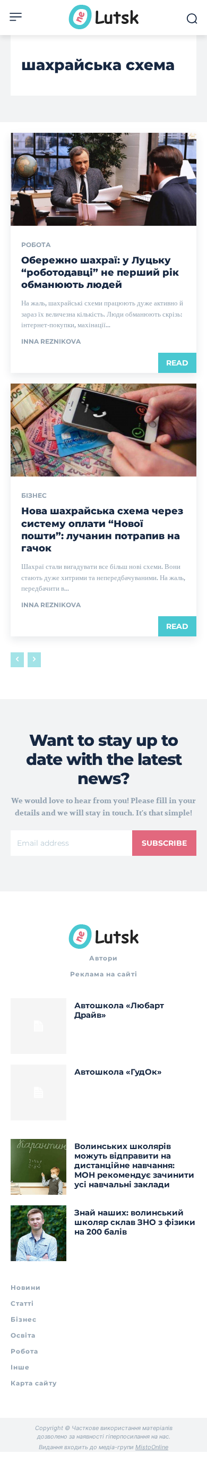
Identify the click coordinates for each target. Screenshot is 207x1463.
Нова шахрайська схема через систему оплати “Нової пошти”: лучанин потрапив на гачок (102, 529)
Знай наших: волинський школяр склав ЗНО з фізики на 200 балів (134, 1222)
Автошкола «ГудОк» (118, 1072)
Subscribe (164, 843)
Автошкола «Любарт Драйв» (119, 1010)
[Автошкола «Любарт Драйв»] (38, 1026)
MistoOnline (151, 1447)
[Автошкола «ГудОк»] (38, 1092)
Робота (36, 245)
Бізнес (34, 495)
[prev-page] (17, 659)
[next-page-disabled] (34, 659)
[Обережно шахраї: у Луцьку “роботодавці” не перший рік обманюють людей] (103, 179)
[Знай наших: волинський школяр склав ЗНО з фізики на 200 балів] (38, 1233)
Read (177, 363)
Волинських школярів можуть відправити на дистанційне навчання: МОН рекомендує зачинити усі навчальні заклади (134, 1165)
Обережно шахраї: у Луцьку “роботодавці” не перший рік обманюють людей (100, 272)
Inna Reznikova (51, 341)
